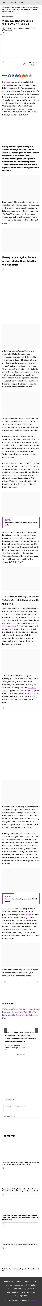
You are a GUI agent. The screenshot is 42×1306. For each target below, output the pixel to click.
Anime (27, 1281)
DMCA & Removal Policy (17, 1288)
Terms (22, 1292)
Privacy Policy (12, 1292)
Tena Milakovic (15, 1045)
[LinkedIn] (16, 75)
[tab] (17, 1054)
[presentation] (21, 1018)
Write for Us (18, 1285)
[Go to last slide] (5, 1030)
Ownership (30, 1292)
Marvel (7, 1281)
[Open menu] (4, 2)
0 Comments (7, 31)
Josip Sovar (12, 28)
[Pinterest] (19, 75)
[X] (13, 75)
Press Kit (31, 1288)
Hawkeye (6, 82)
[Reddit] (23, 75)
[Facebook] (9, 75)
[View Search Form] (38, 2)
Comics (35, 1281)
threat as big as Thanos (12, 626)
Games (9, 1285)
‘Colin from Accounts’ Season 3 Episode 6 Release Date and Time (20, 1270)
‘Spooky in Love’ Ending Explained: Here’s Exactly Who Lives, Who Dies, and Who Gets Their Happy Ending (21, 1163)
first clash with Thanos (12, 205)
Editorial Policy (30, 1285)
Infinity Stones (14, 839)
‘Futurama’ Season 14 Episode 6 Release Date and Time (19, 1244)
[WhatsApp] (26, 75)
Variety (29, 914)
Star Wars (19, 1281)
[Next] (36, 1030)
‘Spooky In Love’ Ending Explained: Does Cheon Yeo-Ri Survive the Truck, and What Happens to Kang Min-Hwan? (20, 1190)
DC (12, 1281)
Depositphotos (21, 1296)
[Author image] (3, 28)
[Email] (30, 75)
